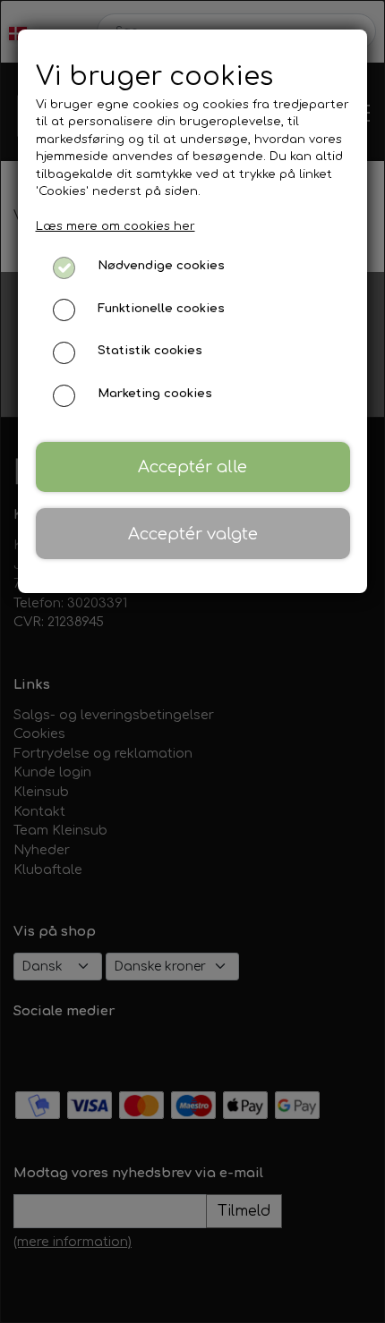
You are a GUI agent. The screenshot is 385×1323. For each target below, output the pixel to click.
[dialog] (192, 661)
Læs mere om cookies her (115, 226)
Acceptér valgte (193, 534)
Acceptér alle (192, 467)
